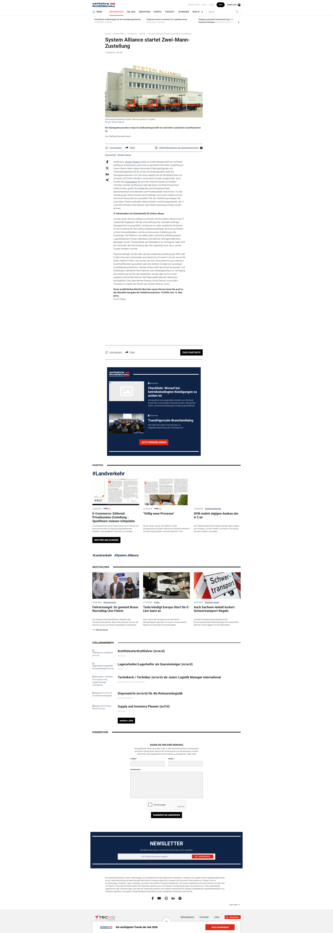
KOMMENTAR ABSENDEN (166, 815)
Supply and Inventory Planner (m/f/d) (144, 706)
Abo (220, 5)
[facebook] (153, 898)
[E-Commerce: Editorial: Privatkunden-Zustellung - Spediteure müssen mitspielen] (115, 492)
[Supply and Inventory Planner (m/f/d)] (103, 707)
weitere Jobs (126, 720)
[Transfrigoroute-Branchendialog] (126, 423)
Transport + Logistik (136, 33)
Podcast (170, 12)
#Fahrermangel (109, 602)
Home (108, 33)
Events (158, 12)
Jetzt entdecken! (220, 927)
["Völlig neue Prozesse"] (166, 492)
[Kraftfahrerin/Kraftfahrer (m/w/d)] (103, 653)
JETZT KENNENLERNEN (153, 442)
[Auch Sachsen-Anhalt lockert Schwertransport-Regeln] (217, 585)
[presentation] (239, 22)
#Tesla (156, 602)
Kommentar (135, 769)
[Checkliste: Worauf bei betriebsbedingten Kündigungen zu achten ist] (126, 391)
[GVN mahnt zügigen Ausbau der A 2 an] (217, 492)
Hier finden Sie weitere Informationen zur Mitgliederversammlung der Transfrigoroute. (165, 426)
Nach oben (234, 905)
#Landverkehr (108, 474)
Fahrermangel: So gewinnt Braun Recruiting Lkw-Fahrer (115, 609)
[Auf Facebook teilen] (107, 162)
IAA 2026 (131, 12)
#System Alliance (126, 555)
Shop (204, 5)
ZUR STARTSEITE (191, 352)
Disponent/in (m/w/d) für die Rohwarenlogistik (150, 693)
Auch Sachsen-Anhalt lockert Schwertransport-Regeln (214, 609)
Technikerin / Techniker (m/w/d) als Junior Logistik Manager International (169, 677)
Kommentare (116, 147)
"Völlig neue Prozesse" (158, 513)
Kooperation (131, 181)
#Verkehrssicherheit (213, 509)
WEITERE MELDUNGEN (106, 540)
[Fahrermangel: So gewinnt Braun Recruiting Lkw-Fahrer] (115, 585)
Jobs (211, 5)
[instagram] (166, 898)
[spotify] (179, 898)
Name (170, 759)
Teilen (132, 147)
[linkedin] (173, 898)
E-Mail (133, 759)
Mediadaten (187, 917)
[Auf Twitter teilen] (107, 168)
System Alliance (132, 161)
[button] (166, 919)
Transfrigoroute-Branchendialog (170, 420)
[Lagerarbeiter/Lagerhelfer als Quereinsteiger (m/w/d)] (103, 666)
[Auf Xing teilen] (107, 180)
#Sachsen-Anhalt (212, 602)
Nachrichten (116, 12)
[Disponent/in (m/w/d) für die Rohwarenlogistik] (103, 694)
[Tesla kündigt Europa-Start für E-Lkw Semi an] (166, 585)
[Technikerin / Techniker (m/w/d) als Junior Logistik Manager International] (103, 681)
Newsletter (194, 5)
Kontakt (204, 917)
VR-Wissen (183, 12)
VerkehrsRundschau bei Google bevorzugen (179, 147)
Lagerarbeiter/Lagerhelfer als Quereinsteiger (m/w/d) (155, 664)
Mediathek (144, 12)
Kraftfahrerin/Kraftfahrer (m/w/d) (141, 651)
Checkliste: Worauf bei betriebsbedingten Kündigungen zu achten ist (172, 391)
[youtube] (159, 898)
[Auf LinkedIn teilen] (107, 174)
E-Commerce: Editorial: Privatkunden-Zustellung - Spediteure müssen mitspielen (113, 517)
